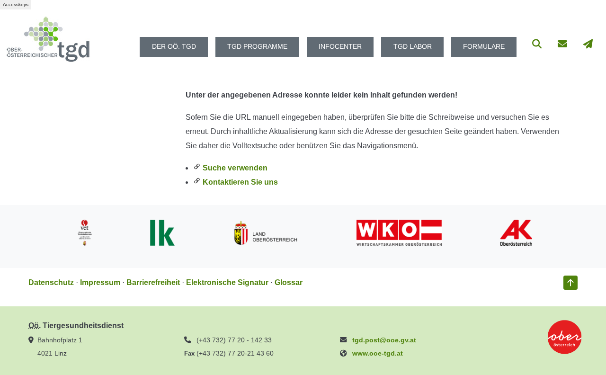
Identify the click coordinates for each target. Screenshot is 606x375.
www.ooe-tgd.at (377, 353)
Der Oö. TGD (174, 46)
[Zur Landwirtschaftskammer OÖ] (162, 232)
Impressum (100, 282)
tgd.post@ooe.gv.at (384, 340)
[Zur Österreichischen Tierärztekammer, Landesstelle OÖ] (84, 232)
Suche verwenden (234, 168)
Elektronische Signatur (227, 282)
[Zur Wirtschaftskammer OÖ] (399, 232)
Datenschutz (51, 282)
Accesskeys (15, 4)
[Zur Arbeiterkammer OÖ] (516, 232)
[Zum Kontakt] (562, 47)
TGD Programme (257, 46)
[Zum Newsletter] (588, 47)
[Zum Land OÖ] (265, 232)
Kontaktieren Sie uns (239, 182)
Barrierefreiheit (153, 282)
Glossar (289, 282)
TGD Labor (412, 46)
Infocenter (340, 46)
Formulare (484, 46)
